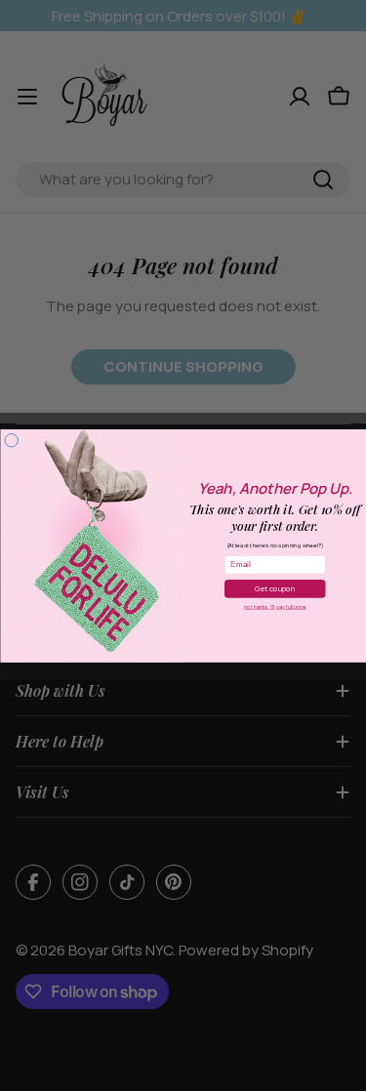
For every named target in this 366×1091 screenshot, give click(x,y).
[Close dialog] (12, 440)
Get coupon (275, 588)
